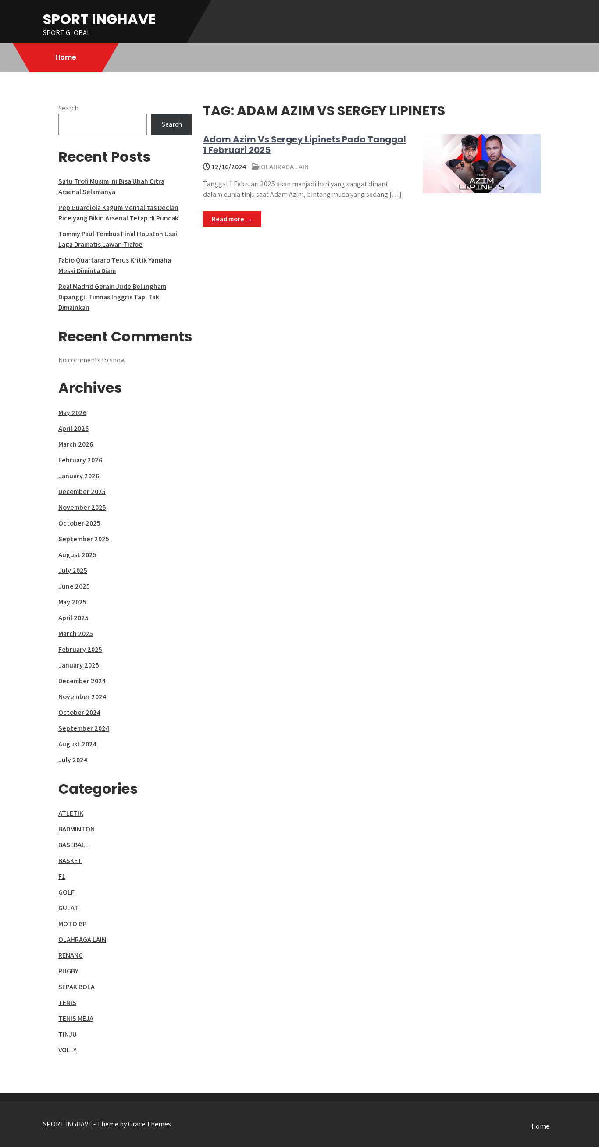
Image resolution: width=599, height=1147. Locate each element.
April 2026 (73, 428)
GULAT (68, 908)
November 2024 (82, 696)
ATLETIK (70, 813)
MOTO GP (72, 923)
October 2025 (79, 523)
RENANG (70, 955)
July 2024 (72, 759)
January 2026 (78, 475)
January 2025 (78, 665)
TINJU (67, 1034)
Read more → (232, 219)
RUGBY (68, 971)
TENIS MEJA (75, 1018)
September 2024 (83, 728)
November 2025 (82, 507)
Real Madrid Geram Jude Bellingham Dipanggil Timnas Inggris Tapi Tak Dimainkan (112, 297)
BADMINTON (76, 829)
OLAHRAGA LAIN (285, 166)
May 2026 (72, 412)
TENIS (67, 1002)
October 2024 (79, 712)
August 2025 (77, 554)
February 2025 (80, 649)
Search (68, 108)
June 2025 (74, 586)
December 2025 (82, 491)
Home (65, 57)
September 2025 (83, 538)
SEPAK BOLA (76, 986)
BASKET (70, 860)
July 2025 (72, 570)
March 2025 (75, 633)
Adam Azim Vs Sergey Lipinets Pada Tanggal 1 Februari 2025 (304, 144)
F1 (61, 876)
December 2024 (82, 680)
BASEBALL (73, 844)
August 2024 (77, 744)
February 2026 (80, 460)
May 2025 (72, 602)
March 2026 (75, 444)
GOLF (66, 892)
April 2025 (73, 617)
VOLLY (67, 1050)
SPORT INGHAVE (99, 19)
